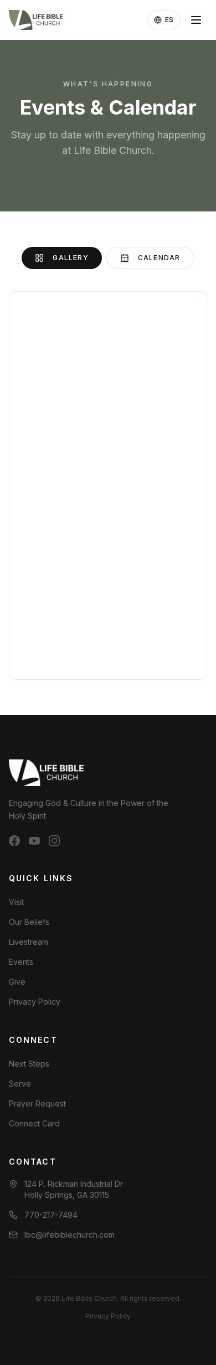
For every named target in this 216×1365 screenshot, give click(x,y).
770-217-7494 (51, 1214)
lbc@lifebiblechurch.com (69, 1234)
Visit (16, 902)
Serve (20, 1083)
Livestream (28, 942)
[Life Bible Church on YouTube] (34, 840)
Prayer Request (37, 1103)
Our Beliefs (29, 922)
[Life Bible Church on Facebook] (14, 840)
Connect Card (34, 1123)
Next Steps (29, 1063)
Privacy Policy (34, 1001)
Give (17, 981)
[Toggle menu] (196, 20)
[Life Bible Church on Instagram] (54, 840)
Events (21, 961)
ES (169, 19)
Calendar (159, 258)
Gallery (70, 258)
